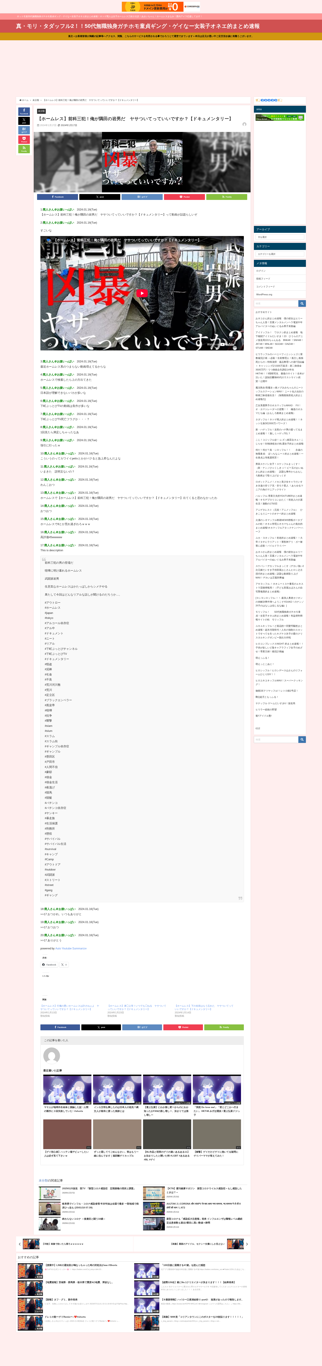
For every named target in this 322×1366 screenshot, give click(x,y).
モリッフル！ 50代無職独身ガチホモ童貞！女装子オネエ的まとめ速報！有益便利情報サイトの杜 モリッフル (279, 616)
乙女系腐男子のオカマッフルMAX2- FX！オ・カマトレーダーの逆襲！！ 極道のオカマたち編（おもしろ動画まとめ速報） (279, 409)
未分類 (41, 111)
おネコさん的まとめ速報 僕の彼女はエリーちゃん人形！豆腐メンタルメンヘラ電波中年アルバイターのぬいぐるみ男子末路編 (279, 322)
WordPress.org (264, 294)
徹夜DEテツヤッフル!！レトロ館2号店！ (277, 691)
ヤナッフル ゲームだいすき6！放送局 (275, 703)
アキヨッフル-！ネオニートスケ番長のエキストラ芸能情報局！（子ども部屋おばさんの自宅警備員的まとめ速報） (279, 588)
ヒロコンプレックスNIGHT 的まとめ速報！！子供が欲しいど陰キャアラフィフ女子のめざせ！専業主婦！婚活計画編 (280, 648)
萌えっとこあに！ (265, 664)
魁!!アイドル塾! (264, 716)
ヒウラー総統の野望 (266, 709)
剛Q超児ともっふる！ (267, 697)
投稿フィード (263, 278)
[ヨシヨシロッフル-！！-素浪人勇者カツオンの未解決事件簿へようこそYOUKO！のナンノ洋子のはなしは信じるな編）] (280, 602)
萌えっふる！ (263, 658)
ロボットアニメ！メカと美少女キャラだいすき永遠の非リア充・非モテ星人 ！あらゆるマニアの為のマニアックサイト (279, 486)
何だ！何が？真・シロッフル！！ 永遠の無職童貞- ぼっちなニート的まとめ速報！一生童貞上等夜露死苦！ (279, 454)
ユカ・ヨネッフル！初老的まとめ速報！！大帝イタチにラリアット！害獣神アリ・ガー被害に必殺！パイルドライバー (279, 542)
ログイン (261, 271)
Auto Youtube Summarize (71, 948)
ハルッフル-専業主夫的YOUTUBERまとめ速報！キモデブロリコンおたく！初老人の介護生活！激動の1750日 (279, 500)
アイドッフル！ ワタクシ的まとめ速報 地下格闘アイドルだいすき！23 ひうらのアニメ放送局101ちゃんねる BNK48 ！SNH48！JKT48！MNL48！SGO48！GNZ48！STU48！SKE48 (279, 340)
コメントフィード (265, 286)
